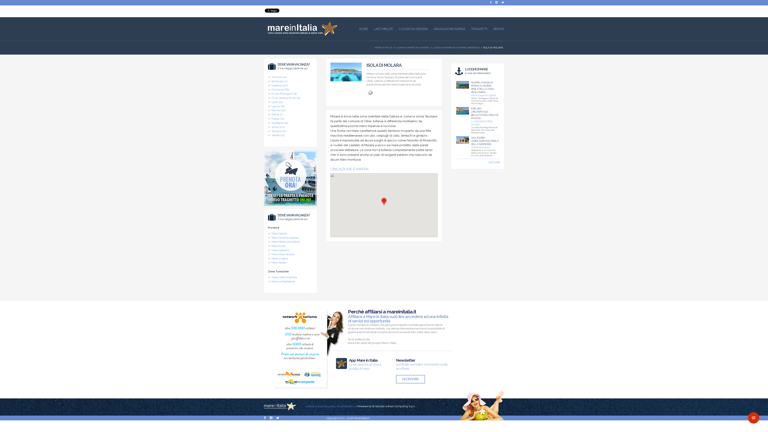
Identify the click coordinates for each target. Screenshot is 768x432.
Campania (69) (280, 89)
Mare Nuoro (279, 245)
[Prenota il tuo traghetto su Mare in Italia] (290, 207)
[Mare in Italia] (301, 34)
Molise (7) (277, 114)
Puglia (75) (278, 118)
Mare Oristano (280, 258)
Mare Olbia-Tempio (283, 254)
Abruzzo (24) (279, 77)
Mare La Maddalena (283, 281)
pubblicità (312, 406)
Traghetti (479, 29)
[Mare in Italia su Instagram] (496, 2)
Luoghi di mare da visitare (412, 47)
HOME (363, 29)
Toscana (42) (279, 131)
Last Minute (383, 29)
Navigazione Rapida (449, 29)
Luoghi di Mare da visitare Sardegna (456, 47)
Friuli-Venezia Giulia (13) (286, 97)
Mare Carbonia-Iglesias (285, 237)
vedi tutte (494, 162)
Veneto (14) (278, 135)
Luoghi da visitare (413, 29)
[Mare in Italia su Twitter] (503, 2)
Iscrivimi (410, 379)
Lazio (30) (277, 102)
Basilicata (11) (280, 81)
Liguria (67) (278, 106)
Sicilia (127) (278, 127)
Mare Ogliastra (280, 250)
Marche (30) (279, 110)
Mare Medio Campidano (286, 241)
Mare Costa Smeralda (284, 277)
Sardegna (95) (280, 122)
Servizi (498, 29)
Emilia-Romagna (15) (284, 93)
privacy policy (328, 406)
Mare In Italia (383, 47)
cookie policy (347, 406)
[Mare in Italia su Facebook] (490, 2)
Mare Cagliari (279, 233)
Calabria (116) (280, 85)
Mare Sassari (279, 262)
